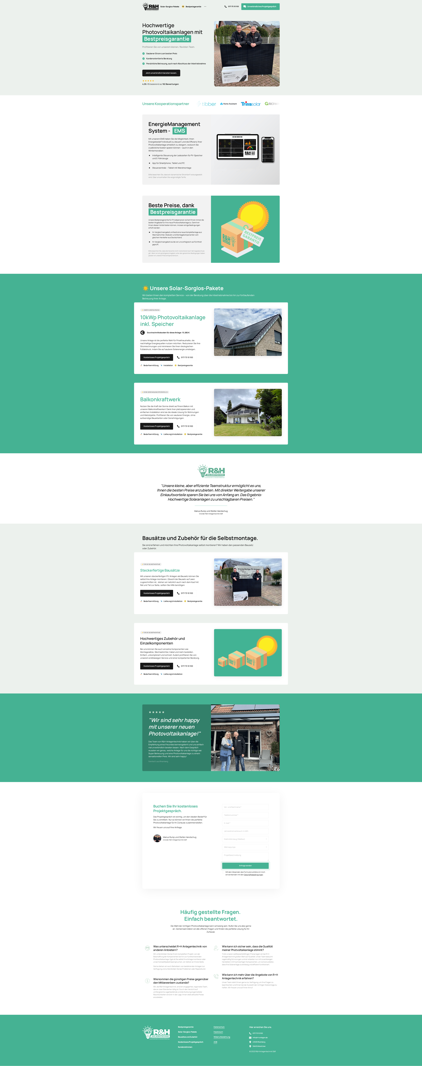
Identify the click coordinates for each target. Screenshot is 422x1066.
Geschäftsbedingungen (253, 874)
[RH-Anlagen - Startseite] (150, 7)
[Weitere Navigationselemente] (205, 6)
